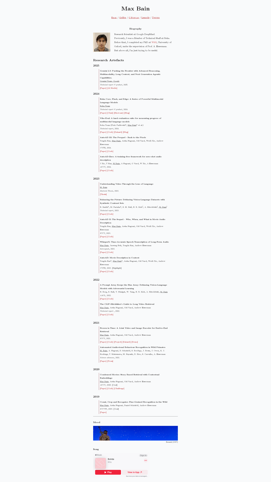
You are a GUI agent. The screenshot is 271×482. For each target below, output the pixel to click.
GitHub (122, 17)
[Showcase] (119, 112)
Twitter (156, 17)
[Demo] (134, 341)
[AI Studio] (112, 88)
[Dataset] (118, 132)
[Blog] (127, 112)
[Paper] (103, 88)
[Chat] (110, 112)
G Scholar (134, 17)
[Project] (118, 341)
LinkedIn (145, 17)
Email (114, 17)
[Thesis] (103, 194)
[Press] (110, 361)
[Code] (110, 132)
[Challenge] (119, 388)
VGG (154, 42)
